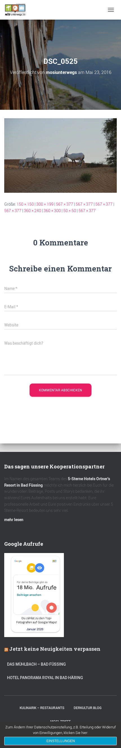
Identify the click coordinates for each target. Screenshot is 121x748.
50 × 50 (69, 210)
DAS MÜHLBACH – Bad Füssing (36, 664)
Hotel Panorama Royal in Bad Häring (45, 677)
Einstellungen (60, 741)
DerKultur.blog (88, 708)
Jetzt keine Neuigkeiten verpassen (54, 648)
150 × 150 (25, 204)
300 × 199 (44, 204)
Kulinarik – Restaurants (42, 708)
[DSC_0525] (60, 155)
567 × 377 (64, 204)
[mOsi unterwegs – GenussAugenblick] (17, 10)
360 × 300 (52, 210)
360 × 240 (32, 210)
